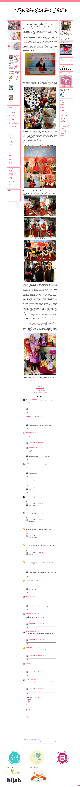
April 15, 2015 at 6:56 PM (40, 442)
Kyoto (10, 144)
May (63, 120)
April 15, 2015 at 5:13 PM (36, 480)
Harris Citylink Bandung (12, 173)
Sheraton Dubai (11, 187)
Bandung (10, 135)
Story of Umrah (11, 122)
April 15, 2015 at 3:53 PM (34, 416)
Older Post (54, 741)
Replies (28, 421)
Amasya (27, 711)
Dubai (10, 140)
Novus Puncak (11, 184)
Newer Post (26, 741)
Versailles (10, 163)
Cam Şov (27, 700)
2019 (62, 104)
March (63, 128)
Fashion (52, 1)
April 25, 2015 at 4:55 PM (37, 663)
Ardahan (27, 717)
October (63, 113)
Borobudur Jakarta (12, 170)
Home (17, 1)
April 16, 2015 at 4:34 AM (40, 570)
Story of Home (11, 116)
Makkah (10, 148)
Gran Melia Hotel (11, 171)
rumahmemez (28, 432)
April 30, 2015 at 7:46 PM (32, 679)
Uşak (27, 719)
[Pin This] (41, 388)
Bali (9, 134)
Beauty (42, 1)
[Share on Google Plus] (43, 388)
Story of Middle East (12, 119)
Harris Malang (11, 174)
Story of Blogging (12, 109)
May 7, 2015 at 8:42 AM (40, 454)
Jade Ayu (27, 399)
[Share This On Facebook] (37, 388)
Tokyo (10, 160)
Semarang (10, 158)
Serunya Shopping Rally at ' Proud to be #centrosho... (66, 123)
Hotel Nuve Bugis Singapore (13, 181)
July (63, 118)
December (64, 112)
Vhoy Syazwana (28, 463)
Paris (9, 153)
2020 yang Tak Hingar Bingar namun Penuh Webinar (16, 67)
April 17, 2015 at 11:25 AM (34, 613)
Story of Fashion (44, 392)
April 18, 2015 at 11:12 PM (34, 647)
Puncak (10, 155)
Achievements (36, 1)
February (63, 130)
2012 (62, 135)
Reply (27, 403)
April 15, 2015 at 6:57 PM (40, 471)
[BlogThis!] (41, 390)
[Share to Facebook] (43, 390)
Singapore (10, 159)
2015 (62, 110)
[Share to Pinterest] (44, 390)
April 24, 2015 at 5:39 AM (40, 623)
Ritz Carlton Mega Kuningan (13, 185)
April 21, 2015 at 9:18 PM (37, 447)
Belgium (10, 137)
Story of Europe (11, 111)
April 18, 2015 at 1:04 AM (34, 631)
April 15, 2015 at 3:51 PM (33, 399)
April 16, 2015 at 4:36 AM (40, 503)
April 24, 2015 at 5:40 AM (40, 639)
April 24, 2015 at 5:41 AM (40, 655)
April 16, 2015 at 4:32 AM (40, 605)
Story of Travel (11, 120)
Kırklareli (27, 715)
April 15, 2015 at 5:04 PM (36, 463)
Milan (9, 151)
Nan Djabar (28, 496)
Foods (57, 1)
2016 (62, 109)
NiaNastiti (27, 596)
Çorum (27, 718)
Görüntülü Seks (28, 702)
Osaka (10, 152)
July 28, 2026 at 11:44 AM (34, 707)
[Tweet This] (39, 388)
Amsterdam (10, 133)
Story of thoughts (12, 127)
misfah (27, 512)
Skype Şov (28, 701)
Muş (26, 710)
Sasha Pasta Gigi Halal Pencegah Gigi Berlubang (16, 56)
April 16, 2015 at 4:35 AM (40, 535)
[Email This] (39, 390)
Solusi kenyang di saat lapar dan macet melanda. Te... (66, 126)
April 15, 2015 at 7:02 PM (34, 543)
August (63, 116)
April (63, 121)
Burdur (27, 716)
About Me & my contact (26, 1)
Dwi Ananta (28, 631)
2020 (62, 102)
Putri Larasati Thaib (29, 663)
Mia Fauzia (31, 447)
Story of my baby (11, 126)
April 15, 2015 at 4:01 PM (40, 408)
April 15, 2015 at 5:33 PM (34, 496)
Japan (9, 141)
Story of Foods (11, 115)
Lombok (10, 145)
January (63, 131)
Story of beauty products (13, 123)
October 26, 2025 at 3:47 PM (35, 697)
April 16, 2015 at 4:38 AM (40, 487)
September (64, 115)
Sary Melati (28, 416)
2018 (62, 105)
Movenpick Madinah (12, 182)
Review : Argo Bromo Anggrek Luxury (16, 96)
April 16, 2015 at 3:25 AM (34, 596)
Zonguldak (28, 712)
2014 (62, 133)
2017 (62, 107)
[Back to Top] (79, 786)
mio (26, 679)
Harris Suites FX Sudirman (13, 177)
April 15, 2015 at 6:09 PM (33, 512)
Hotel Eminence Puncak (12, 180)
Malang (10, 149)
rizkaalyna (28, 543)
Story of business (11, 124)
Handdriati (43, 785)
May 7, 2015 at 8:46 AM (40, 688)
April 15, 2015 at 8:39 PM (35, 580)
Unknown (27, 647)
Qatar (10, 156)
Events (47, 1)
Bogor (10, 138)
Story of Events (38, 392)
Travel (62, 1)
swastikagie (28, 613)
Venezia (10, 162)
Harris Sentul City (11, 175)
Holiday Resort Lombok (13, 178)
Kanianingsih (28, 580)
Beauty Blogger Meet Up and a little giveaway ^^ (16, 76)
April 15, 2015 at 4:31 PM (35, 432)
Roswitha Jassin (31, 408)
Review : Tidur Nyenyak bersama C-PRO (16, 86)
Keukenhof (10, 142)
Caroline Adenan (28, 480)
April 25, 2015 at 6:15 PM (40, 671)
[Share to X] (42, 390)
